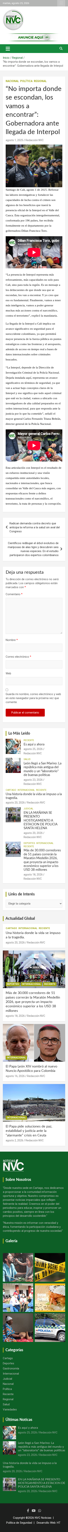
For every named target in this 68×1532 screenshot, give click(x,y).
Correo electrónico (18, 656)
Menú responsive (61, 3)
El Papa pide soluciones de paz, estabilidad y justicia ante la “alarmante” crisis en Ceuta (29, 1131)
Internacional (26, 790)
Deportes (29, 843)
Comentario (14, 594)
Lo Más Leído (19, 733)
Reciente (29, 740)
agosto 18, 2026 (33, 874)
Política (26, 81)
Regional (40, 81)
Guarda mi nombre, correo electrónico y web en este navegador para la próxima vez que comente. (33, 698)
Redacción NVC (35, 140)
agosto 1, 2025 (14, 140)
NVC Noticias (43, 1517)
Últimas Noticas (18, 1420)
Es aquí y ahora (34, 744)
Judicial (28, 808)
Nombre (12, 640)
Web (8, 673)
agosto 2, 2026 (14, 1140)
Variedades (10, 1409)
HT (58, 1522)
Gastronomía (11, 1368)
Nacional (12, 81)
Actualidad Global (20, 918)
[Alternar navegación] (8, 48)
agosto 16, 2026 (15, 1076)
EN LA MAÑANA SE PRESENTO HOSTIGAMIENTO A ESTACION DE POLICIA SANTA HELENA (40, 820)
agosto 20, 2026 (15, 802)
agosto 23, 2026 (33, 779)
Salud (27, 759)
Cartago (11, 790)
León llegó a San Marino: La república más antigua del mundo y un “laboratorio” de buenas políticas (41, 1446)
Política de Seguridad (19, 1522)
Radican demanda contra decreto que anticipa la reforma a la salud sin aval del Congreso (34, 527)
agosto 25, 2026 (33, 749)
